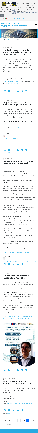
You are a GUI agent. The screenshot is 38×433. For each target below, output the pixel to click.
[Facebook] (3, 44)
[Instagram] (9, 44)
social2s (8, 94)
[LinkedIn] (13, 44)
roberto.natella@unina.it (14, 83)
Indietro (11, 420)
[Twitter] (6, 44)
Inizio (5, 420)
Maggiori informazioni (19, 18)
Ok (2, 16)
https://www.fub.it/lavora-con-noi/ (12, 81)
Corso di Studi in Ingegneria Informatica (14, 24)
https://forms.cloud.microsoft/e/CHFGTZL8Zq (16, 252)
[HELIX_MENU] (36, 24)
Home (7, 39)
